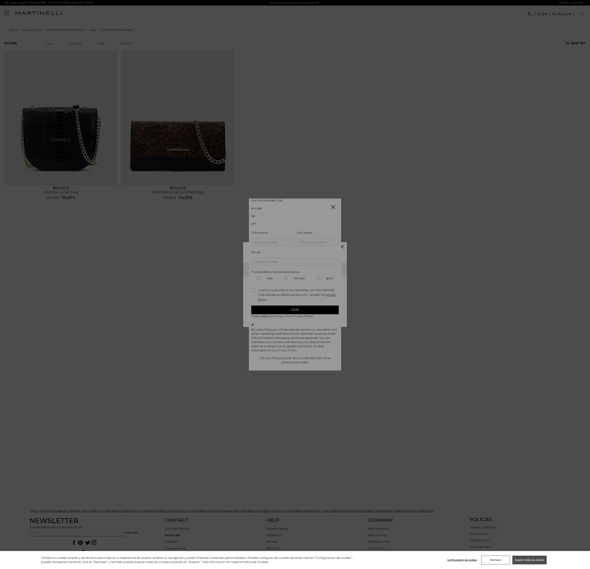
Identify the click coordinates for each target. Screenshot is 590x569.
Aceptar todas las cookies (529, 560)
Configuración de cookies (462, 560)
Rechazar (495, 560)
